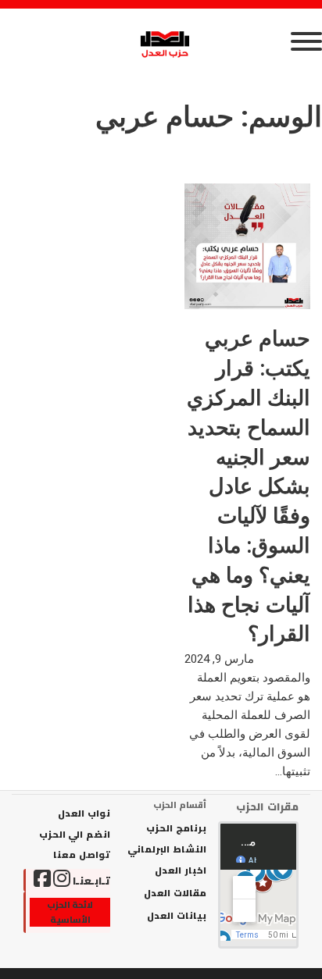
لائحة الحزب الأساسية (70, 912)
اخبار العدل (180, 870)
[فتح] (161, 41)
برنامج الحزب (176, 828)
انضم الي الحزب (74, 834)
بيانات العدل (176, 916)
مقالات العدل (175, 893)
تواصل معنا (81, 855)
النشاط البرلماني (166, 849)
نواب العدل (84, 813)
